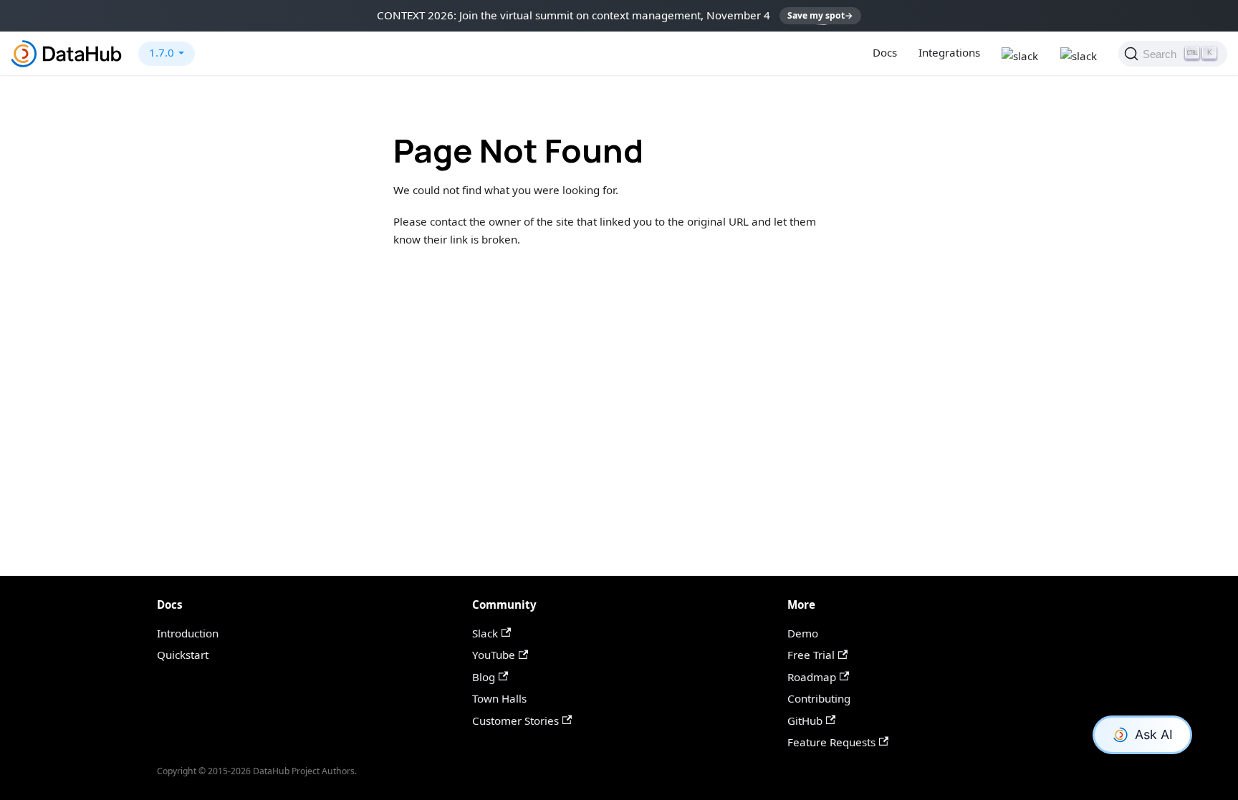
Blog (483, 677)
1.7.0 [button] (161, 52)
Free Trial (811, 654)
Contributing (818, 698)
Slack (485, 633)
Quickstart (182, 654)
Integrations (949, 52)
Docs (885, 52)
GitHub (804, 720)
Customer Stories (515, 720)
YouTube (493, 654)
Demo (802, 633)
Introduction (188, 633)
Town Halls (499, 698)
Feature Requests (831, 742)
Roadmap (811, 677)
